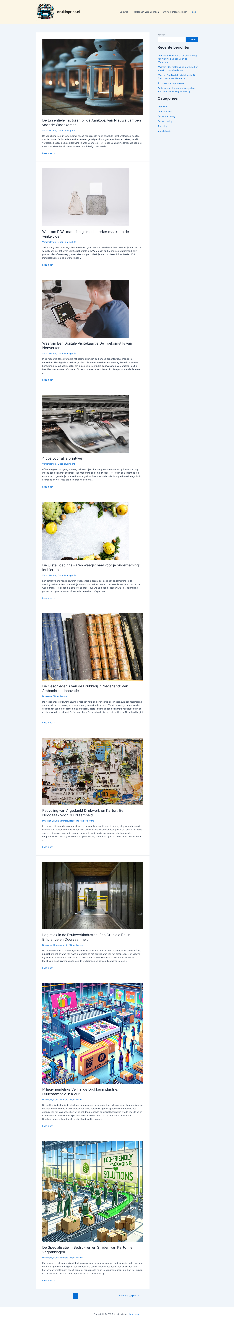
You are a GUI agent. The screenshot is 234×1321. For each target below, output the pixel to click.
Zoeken (161, 34)
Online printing (165, 121)
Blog (193, 11)
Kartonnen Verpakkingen (146, 11)
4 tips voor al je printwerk (63, 458)
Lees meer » (48, 153)
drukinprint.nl (68, 12)
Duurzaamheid (60, 820)
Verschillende (49, 130)
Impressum (134, 1314)
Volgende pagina (128, 1295)
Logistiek (124, 11)
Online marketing (166, 116)
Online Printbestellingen (175, 11)
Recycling (74, 820)
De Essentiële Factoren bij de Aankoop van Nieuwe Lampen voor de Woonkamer (177, 58)
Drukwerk (47, 696)
